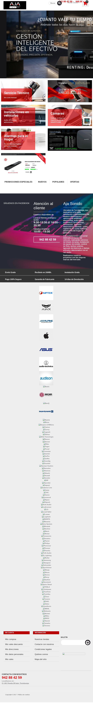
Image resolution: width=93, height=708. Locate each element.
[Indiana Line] (46, 487)
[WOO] (46, 618)
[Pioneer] (46, 548)
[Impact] (46, 485)
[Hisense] (46, 470)
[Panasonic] (46, 536)
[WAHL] (46, 608)
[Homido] (46, 478)
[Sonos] (46, 575)
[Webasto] (46, 611)
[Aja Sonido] (15, 5)
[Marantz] (46, 521)
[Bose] (46, 422)
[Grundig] (46, 461)
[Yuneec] (46, 625)
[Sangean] (46, 562)
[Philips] (46, 543)
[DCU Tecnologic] (46, 437)
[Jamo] (46, 490)
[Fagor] (46, 446)
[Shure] (46, 572)
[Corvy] (46, 429)
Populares (58, 182)
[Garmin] (46, 454)
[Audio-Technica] (46, 364)
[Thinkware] (46, 589)
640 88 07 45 (82, 1)
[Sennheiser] (46, 567)
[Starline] (46, 579)
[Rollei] (46, 558)
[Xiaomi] (46, 621)
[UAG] (46, 601)
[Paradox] (46, 538)
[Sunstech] (46, 582)
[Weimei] (46, 613)
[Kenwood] (46, 497)
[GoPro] (46, 456)
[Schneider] (46, 565)
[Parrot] (46, 541)
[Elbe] (46, 444)
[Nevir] (46, 531)
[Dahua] (46, 434)
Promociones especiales (18, 182)
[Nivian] (46, 533)
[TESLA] (46, 587)
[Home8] (46, 475)
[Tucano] (46, 599)
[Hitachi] (46, 473)
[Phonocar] (46, 545)
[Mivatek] (46, 526)
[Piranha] (46, 550)
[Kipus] (46, 500)
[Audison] (46, 378)
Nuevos (42, 182)
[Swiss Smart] (46, 584)
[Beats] (46, 386)
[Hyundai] (46, 483)
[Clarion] (46, 427)
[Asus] (46, 350)
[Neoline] (46, 529)
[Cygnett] (46, 432)
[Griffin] (46, 458)
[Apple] (46, 335)
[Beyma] (46, 420)
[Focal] (46, 449)
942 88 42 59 (65, 1)
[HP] (46, 480)
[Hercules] (46, 468)
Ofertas (74, 182)
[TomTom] (46, 592)
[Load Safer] (46, 512)
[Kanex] (46, 495)
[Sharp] (46, 570)
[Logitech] (46, 517)
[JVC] (46, 492)
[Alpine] (46, 321)
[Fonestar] (46, 451)
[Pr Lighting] (46, 555)
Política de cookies (24, 694)
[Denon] (46, 439)
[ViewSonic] (46, 606)
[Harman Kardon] (46, 466)
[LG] (46, 509)
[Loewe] (46, 514)
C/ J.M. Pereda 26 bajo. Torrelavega (15, 683)
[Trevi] (46, 596)
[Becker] (46, 395)
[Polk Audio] (46, 553)
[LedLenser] (46, 507)
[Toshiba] (46, 594)
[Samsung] (46, 560)
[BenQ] (46, 403)
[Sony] (46, 577)
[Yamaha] (46, 623)
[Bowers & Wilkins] (46, 424)
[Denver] (46, 441)
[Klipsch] (46, 502)
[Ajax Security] (46, 307)
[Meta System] (46, 524)
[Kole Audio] (46, 504)
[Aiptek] (46, 293)
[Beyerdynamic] (46, 411)
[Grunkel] (46, 463)
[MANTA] (46, 519)
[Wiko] (46, 616)
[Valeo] (46, 604)
